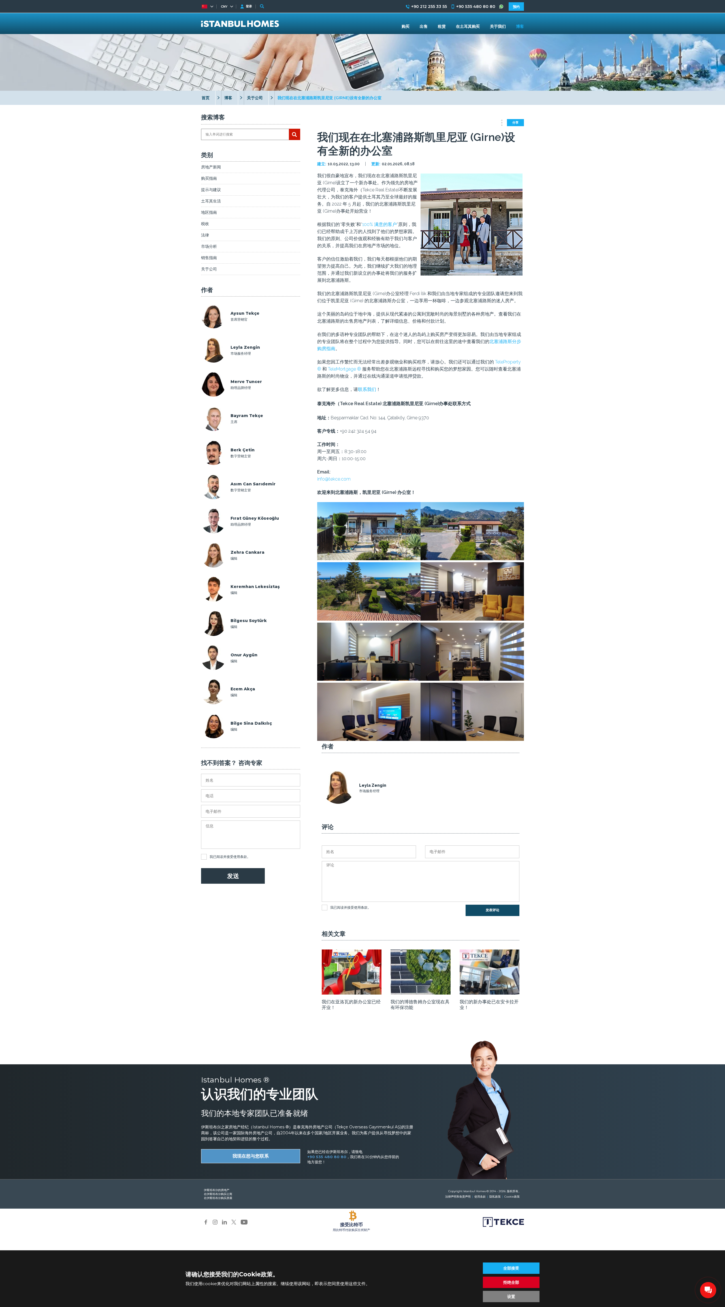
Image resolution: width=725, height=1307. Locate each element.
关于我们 (498, 26)
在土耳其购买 (468, 26)
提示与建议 (211, 189)
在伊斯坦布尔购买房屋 (218, 1198)
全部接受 (511, 1268)
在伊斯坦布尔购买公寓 (218, 1194)
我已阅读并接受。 (230, 857)
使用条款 (240, 857)
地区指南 (209, 212)
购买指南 (209, 178)
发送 (233, 876)
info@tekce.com (334, 479)
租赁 (442, 26)
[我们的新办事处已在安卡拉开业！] (489, 993)
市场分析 (209, 246)
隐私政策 (495, 1196)
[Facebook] (205, 1222)
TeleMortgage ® (344, 369)
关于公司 (255, 97)
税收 (205, 223)
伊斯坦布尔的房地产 (216, 1190)
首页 (206, 97)
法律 (205, 235)
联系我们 (367, 389)
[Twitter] (233, 1222)
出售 (424, 26)
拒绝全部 (511, 1282)
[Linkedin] (224, 1222)
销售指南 (209, 257)
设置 (511, 1296)
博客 (228, 97)
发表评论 (492, 910)
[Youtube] (244, 1222)
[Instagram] (215, 1222)
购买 (406, 26)
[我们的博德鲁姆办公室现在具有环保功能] (420, 993)
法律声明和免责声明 (458, 1196)
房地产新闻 (211, 167)
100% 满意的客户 (379, 224)
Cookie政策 (512, 1196)
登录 (249, 6)
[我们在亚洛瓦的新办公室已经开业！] (351, 993)
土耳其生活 (211, 201)
